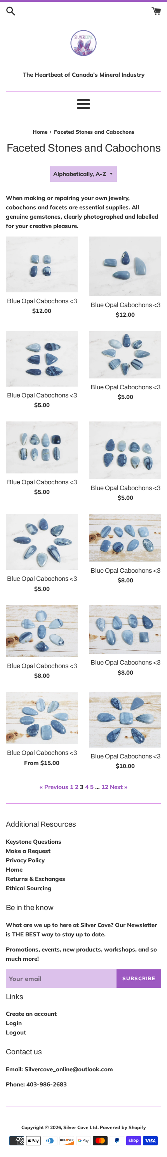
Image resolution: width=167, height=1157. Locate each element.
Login (14, 1023)
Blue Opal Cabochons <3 (42, 301)
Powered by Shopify (123, 1127)
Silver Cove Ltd (80, 1127)
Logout (16, 1032)
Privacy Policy (25, 860)
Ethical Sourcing (29, 888)
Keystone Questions (33, 841)
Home (14, 869)
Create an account (31, 1013)
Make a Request (28, 851)
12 (104, 787)
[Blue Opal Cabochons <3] (42, 264)
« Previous (54, 787)
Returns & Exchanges (35, 878)
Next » (118, 787)
